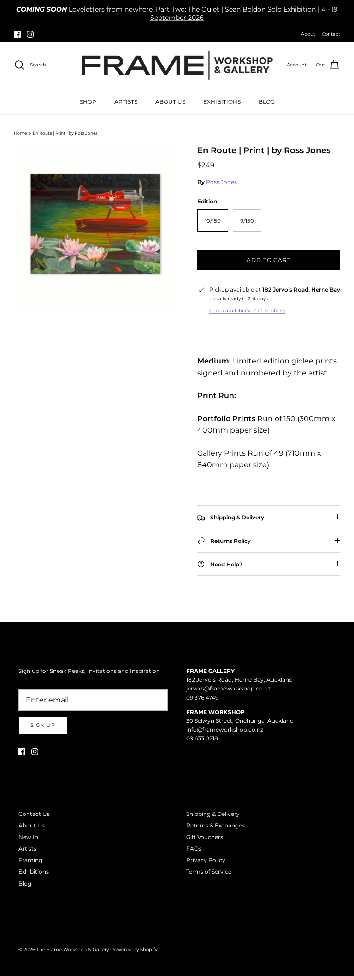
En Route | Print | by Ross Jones (65, 133)
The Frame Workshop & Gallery (72, 949)
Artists (27, 848)
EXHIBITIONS (222, 101)
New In (28, 836)
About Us (31, 825)
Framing (30, 860)
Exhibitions (33, 871)
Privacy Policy (205, 860)
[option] (95, 227)
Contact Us (34, 813)
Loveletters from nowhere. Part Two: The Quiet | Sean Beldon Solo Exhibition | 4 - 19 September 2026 (177, 13)
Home (20, 133)
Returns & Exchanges (215, 825)
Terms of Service (208, 871)
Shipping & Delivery (213, 813)
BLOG (267, 101)
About (308, 34)
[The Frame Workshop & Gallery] (177, 65)
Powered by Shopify (134, 949)
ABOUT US (170, 101)
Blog (24, 883)
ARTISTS (125, 101)
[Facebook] (17, 34)
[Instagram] (30, 34)
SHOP (88, 101)
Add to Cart (269, 259)
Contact (331, 34)
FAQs (193, 848)
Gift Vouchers (204, 836)
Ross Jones (221, 182)
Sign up (42, 725)
